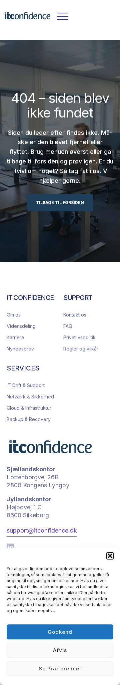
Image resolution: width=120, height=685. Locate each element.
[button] (110, 556)
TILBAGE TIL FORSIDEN (60, 202)
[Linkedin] (10, 547)
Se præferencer (60, 668)
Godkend (60, 632)
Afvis (60, 650)
